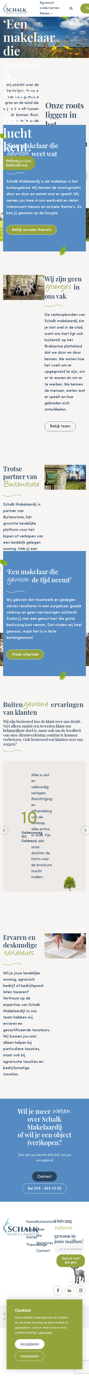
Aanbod (29, 1229)
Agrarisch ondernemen (50, 5)
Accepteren (29, 1344)
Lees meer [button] (45, 1332)
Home (29, 1222)
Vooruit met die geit (71, 1260)
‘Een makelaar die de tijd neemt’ (39, 575)
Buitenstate (39, 1222)
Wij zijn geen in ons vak (63, 287)
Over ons (47, 18)
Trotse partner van (21, 476)
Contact (44, 1177)
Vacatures (39, 1243)
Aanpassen (29, 1356)
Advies (44, 13)
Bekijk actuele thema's (31, 230)
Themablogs (29, 1245)
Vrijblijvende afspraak (49, 27)
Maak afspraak (25, 654)
